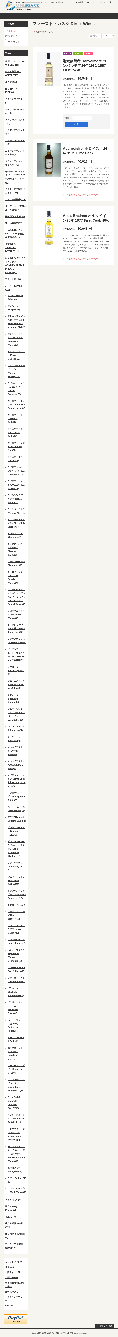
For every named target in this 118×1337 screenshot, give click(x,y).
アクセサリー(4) (13, 279)
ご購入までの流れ (13, 1272)
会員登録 (81, 2)
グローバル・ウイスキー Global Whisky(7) (16, 614)
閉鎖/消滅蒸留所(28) (15, 216)
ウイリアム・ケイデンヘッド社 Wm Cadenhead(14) (16, 471)
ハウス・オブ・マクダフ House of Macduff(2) (16, 929)
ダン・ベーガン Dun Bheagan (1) (17, 866)
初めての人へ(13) (13, 1199)
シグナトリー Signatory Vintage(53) (14, 698)
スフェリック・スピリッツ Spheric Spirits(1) (16, 796)
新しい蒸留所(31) (13, 223)
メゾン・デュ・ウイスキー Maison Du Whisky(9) (16, 1118)
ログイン (93, 2)
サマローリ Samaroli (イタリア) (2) (16, 670)
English (9, 1305)
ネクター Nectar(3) (17, 905)
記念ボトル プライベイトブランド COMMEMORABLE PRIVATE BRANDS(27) (15, 265)
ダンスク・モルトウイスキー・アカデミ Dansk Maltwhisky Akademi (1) (16, 848)
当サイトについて (13, 1262)
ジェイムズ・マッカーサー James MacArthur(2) (16, 684)
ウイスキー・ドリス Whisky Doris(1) (16, 418)
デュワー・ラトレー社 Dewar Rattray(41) (16, 880)
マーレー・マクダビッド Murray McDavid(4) (16, 1069)
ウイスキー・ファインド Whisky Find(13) (16, 446)
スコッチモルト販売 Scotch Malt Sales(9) (16, 765)
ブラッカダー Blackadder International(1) (16, 992)
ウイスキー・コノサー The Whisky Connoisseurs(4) (16, 404)
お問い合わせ (11, 1277)
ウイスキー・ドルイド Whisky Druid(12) (16, 432)
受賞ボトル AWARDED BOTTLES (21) (13, 247)
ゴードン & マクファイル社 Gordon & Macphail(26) (16, 628)
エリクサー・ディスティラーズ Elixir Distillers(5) (17, 523)
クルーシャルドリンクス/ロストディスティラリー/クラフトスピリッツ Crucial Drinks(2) (16, 596)
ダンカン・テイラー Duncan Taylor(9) (16, 831)
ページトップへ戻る (104, 1326)
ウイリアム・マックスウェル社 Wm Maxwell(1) (16, 485)
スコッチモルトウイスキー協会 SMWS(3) (16, 751)
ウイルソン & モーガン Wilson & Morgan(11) (16, 499)
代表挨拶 (9, 1267)
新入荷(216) (11, 82)
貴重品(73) (10, 1216)
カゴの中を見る (107, 2)
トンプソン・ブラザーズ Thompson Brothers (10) (17, 894)
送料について (11, 1291)
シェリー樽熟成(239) (15, 199)
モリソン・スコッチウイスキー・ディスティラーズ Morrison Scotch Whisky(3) (16, 1153)
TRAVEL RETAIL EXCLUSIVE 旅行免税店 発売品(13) (14, 234)
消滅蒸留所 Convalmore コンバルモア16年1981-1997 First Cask (84, 65)
